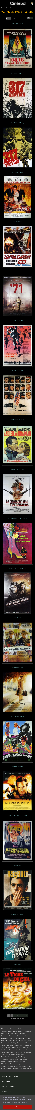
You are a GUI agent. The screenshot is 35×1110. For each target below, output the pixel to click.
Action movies (5, 1029)
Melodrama (4, 1050)
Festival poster (23, 1040)
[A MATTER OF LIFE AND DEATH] (17, 593)
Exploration (4, 1040)
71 (17, 271)
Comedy (16, 1036)
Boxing (7, 1033)
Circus (10, 1036)
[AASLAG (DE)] (17, 889)
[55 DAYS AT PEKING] (17, 197)
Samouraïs (22, 1061)
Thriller (29, 1066)
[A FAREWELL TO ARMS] (17, 444)
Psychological (4, 1059)
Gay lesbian (20, 1043)
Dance (26, 1036)
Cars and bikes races (19, 1033)
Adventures (13, 1029)
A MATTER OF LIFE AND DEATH (17, 568)
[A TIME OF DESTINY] (17, 791)
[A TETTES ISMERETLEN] (17, 741)
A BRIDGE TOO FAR (17, 321)
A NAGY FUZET (17, 618)
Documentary (5, 1038)
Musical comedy (23, 1050)
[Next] (31, 18)
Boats (2, 1033)
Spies (16, 1064)
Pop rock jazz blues (6, 1057)
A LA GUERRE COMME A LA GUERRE (17, 519)
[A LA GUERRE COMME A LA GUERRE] (17, 543)
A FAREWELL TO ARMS (17, 420)
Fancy (10, 1040)
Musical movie (5, 1052)
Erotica (28, 1038)
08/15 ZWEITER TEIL (17, 24)
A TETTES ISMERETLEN (17, 717)
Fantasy (15, 1040)
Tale (20, 1066)
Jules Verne (7, 1047)
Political (23, 1054)
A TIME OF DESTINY (17, 766)
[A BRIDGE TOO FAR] (17, 345)
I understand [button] (17, 1106)
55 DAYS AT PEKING (17, 172)
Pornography (16, 1057)
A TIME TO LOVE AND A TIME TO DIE (17, 816)
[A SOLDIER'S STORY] (17, 692)
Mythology (19, 1052)
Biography (21, 1031)
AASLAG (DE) (17, 865)
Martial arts (26, 1047)
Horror (3, 1045)
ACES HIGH (17, 964)
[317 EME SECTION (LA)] (17, 98)
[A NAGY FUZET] (17, 642)
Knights (14, 1047)
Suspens (10, 1066)
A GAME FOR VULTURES (17, 469)
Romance (3, 1061)
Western (29, 1068)
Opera (2, 1054)
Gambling (13, 1043)
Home (2, 8)
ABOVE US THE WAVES (17, 915)
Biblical (10, 1031)
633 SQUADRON (17, 222)
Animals (29, 1029)
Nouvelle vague (27, 1052)
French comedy (5, 1043)
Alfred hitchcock (22, 1029)
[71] (17, 296)
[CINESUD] (18, 3)
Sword (15, 1066)
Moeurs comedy (13, 1050)
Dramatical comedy (20, 1038)
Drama (11, 1038)
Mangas (19, 1047)
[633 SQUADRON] (17, 246)
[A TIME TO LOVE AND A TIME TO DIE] (17, 840)
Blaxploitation (28, 1031)
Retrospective (23, 1059)
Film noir (30, 1040)
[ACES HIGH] (17, 988)
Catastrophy (4, 1036)
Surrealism (4, 1066)
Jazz (2, 1047)
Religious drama (14, 1059)
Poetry (18, 1054)
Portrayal (23, 1057)
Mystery (12, 1052)
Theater (24, 1066)
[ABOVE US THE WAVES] (17, 939)
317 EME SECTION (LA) (17, 73)
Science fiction (5, 1064)
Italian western (19, 1045)
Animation (4, 1031)
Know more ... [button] (22, 1102)
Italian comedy (10, 1045)
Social (11, 1064)
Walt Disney (16, 1068)
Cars (12, 1033)
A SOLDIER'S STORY (17, 667)
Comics (21, 1036)
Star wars (26, 1064)
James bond (28, 1045)
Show (3, 18)
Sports (20, 1064)
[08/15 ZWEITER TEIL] (17, 48)
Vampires (8, 1068)
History (27, 1043)
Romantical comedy (13, 1061)
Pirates (13, 1054)
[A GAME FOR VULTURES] (17, 494)
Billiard (15, 1031)
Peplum (8, 1054)
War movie (23, 1068)
